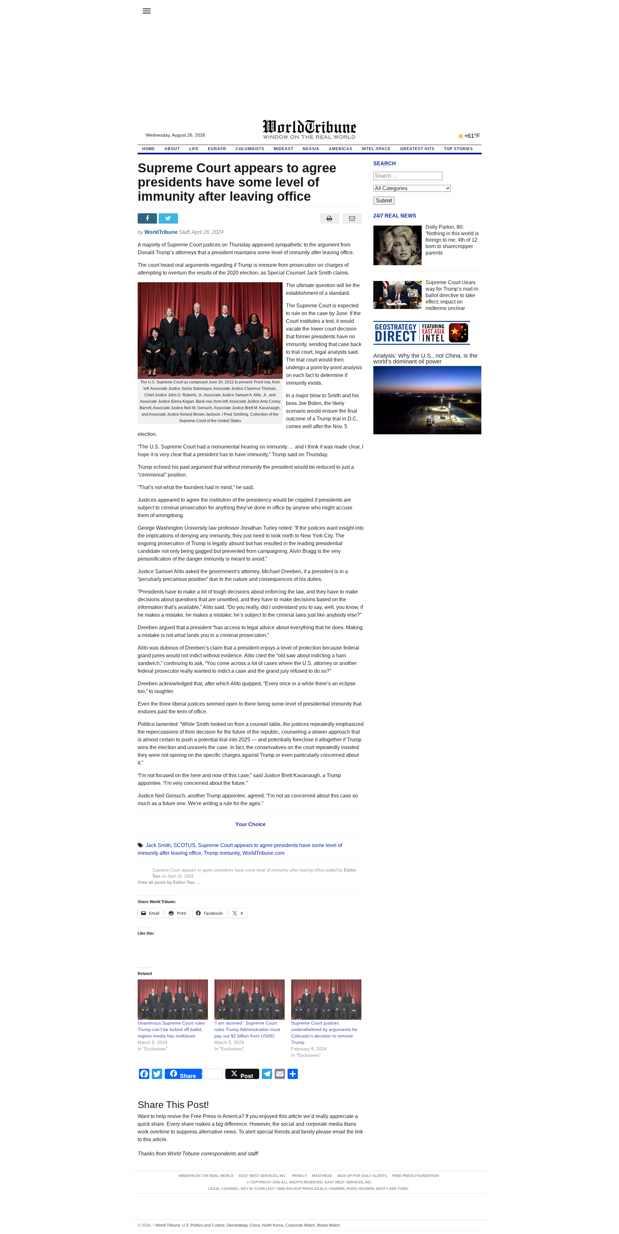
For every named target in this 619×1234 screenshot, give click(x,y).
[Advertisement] (309, 71)
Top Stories (458, 149)
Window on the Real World (206, 1176)
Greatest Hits (417, 149)
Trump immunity (222, 853)
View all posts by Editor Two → (169, 882)
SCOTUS (184, 845)
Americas (340, 149)
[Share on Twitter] (169, 218)
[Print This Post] (329, 218)
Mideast (283, 149)
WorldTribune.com (263, 853)
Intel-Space (376, 149)
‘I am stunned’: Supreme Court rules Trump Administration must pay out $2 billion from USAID (247, 1029)
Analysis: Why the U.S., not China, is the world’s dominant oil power (425, 358)
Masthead (322, 1176)
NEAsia (311, 149)
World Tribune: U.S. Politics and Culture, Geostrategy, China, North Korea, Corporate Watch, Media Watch (246, 1225)
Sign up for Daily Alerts (362, 1176)
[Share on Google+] (190, 218)
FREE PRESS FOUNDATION (415, 1176)
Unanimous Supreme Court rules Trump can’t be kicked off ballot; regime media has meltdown (171, 1029)
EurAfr (217, 149)
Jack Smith (158, 845)
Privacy (299, 1176)
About (172, 149)
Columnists (250, 149)
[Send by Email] (352, 218)
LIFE (194, 149)
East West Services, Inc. (263, 1176)
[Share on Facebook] (148, 218)
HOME (148, 149)
